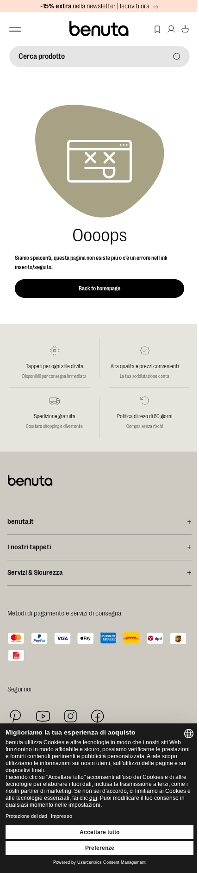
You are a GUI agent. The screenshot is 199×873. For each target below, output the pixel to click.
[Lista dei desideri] (150, 28)
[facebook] (97, 716)
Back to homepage (99, 288)
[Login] (164, 28)
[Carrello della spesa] (178, 28)
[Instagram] (70, 716)
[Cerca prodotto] (170, 56)
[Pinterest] (15, 716)
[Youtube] (43, 716)
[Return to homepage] (96, 28)
